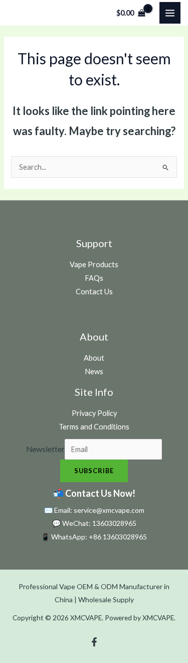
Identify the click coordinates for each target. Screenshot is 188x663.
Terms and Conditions (94, 426)
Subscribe (94, 471)
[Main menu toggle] (169, 12)
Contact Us (94, 291)
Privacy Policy (94, 413)
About (94, 358)
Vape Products (94, 264)
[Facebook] (94, 641)
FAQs (94, 278)
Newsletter (45, 449)
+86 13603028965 (118, 536)
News (94, 371)
